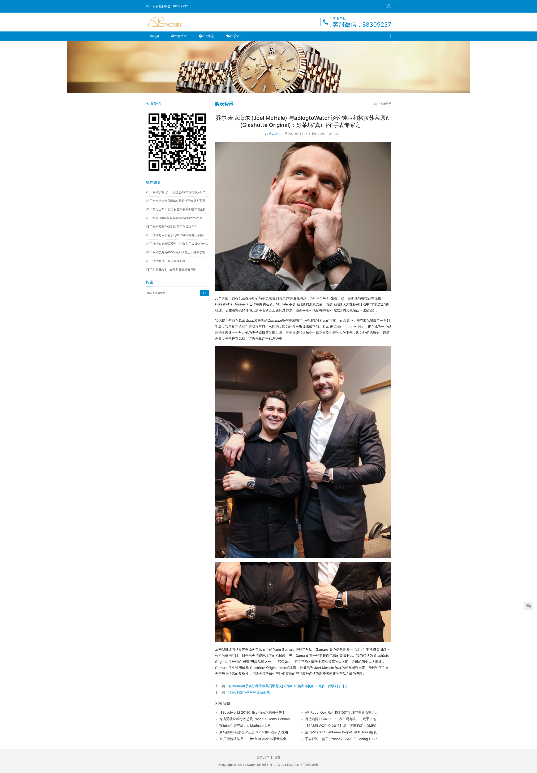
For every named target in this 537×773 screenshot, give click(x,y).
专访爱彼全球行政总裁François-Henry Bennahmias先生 (257, 719)
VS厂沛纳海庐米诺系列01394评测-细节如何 (175, 235)
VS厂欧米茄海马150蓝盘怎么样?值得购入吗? (175, 192)
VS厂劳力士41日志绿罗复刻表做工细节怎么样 (176, 209)
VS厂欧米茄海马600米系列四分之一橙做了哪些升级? (177, 252)
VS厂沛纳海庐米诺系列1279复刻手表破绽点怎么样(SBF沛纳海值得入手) (177, 243)
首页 (156, 36)
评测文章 (180, 36)
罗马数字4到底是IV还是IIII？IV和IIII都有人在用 (253, 732)
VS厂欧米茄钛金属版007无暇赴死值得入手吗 (175, 200)
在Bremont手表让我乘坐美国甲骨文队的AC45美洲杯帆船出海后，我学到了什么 (288, 686)
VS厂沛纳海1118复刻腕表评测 (165, 261)
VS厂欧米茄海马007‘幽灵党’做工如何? (171, 226)
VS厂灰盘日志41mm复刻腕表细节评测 (171, 269)
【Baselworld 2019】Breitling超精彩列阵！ (252, 712)
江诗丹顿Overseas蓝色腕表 (249, 692)
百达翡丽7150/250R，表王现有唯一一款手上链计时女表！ (343, 719)
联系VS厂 (237, 36)
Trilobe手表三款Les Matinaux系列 (245, 725)
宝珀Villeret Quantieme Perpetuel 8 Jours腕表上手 (343, 732)
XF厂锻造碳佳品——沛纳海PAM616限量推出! (253, 739)
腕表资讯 (274, 134)
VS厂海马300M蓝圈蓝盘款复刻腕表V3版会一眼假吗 (177, 218)
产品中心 (208, 36)
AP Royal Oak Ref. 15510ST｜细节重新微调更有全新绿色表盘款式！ (343, 712)
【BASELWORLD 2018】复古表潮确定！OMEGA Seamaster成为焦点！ (343, 725)
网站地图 (312, 764)
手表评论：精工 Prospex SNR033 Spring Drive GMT (343, 739)
